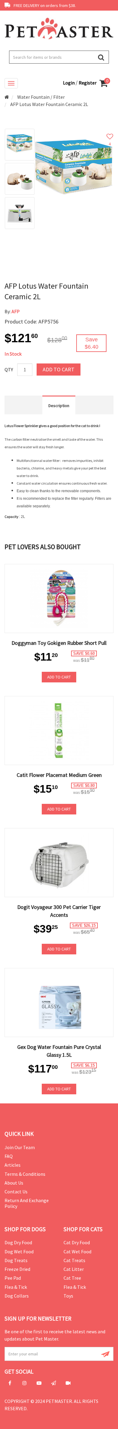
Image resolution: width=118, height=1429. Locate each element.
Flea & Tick (16, 1287)
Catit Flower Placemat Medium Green (59, 774)
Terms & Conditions (25, 1174)
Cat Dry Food (77, 1242)
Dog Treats (16, 1260)
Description (58, 405)
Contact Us (16, 1192)
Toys (68, 1296)
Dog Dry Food (18, 1242)
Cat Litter (74, 1269)
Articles (13, 1165)
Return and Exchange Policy (27, 1203)
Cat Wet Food (77, 1251)
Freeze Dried (17, 1269)
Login (69, 83)
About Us (14, 1183)
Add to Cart (58, 369)
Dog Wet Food (19, 1251)
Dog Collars (17, 1296)
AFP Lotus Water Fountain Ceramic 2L (49, 104)
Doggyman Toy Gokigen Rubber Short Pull (59, 642)
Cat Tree (72, 1278)
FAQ (9, 1156)
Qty (9, 369)
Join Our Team (20, 1147)
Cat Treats (74, 1260)
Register (88, 83)
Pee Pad (13, 1278)
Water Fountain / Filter (41, 97)
